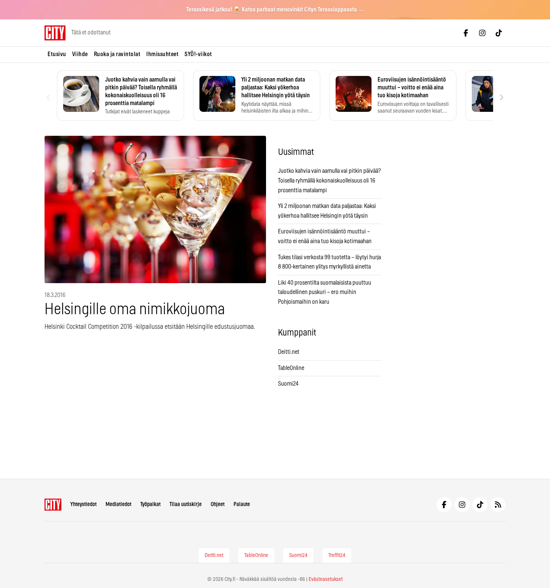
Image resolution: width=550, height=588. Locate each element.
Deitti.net (288, 352)
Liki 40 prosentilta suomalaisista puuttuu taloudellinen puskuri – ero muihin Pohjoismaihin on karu (324, 292)
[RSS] (498, 504)
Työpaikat (150, 504)
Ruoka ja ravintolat (117, 54)
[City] (53, 505)
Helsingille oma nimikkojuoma (135, 309)
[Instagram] (482, 33)
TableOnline (291, 368)
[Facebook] (466, 33)
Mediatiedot (118, 504)
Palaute (241, 504)
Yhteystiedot (83, 504)
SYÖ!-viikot (198, 54)
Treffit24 (337, 555)
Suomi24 (288, 384)
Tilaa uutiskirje (185, 504)
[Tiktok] (498, 33)
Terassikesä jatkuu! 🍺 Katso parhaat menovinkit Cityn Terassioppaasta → (275, 10)
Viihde (80, 54)
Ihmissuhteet (162, 54)
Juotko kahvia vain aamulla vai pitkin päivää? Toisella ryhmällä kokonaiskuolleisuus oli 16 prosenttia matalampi (329, 180)
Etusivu (57, 54)
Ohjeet (217, 504)
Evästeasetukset (326, 579)
